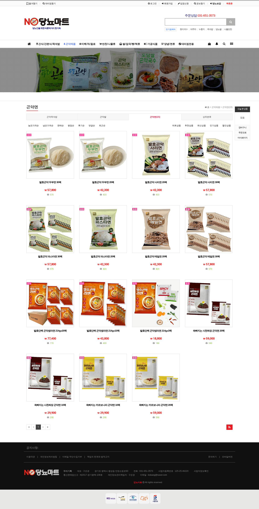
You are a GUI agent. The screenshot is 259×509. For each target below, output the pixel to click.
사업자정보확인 (201, 471)
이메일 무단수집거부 (72, 457)
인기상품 (214, 125)
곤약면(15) (155, 117)
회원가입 (168, 3)
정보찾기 (200, 3)
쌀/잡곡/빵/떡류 (131, 44)
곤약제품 (70, 44)
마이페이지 (242, 138)
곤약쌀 (103, 117)
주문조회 (242, 132)
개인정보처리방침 (48, 457)
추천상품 (189, 125)
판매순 (60, 125)
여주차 (193, 29)
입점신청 (184, 3)
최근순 (102, 125)
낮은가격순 (48, 125)
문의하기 (212, 457)
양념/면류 (169, 44)
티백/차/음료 (88, 44)
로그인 (153, 3)
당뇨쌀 (218, 29)
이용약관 (30, 457)
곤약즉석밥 (52, 117)
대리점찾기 (50, 3)
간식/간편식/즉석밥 (49, 44)
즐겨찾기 (32, 3)
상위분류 (207, 117)
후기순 (81, 125)
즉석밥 (210, 29)
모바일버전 (227, 457)
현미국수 (184, 29)
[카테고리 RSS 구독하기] (229, 427)
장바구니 (242, 127)
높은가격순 (33, 125)
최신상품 (201, 125)
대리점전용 (187, 44)
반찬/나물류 (108, 44)
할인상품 (226, 125)
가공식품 (152, 44)
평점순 (71, 125)
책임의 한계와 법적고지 (98, 457)
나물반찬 (228, 29)
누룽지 (202, 29)
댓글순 (92, 125)
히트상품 (176, 125)
